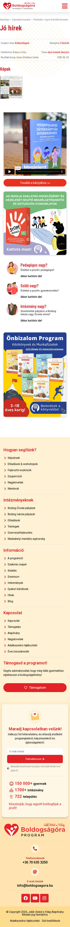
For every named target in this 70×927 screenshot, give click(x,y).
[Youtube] (35, 898)
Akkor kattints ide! (31, 276)
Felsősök (64, 42)
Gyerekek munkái (21, 19)
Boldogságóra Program (19, 6)
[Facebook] (25, 898)
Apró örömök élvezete (58, 52)
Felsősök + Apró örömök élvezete (50, 19)
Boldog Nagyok (22, 42)
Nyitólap (4, 19)
